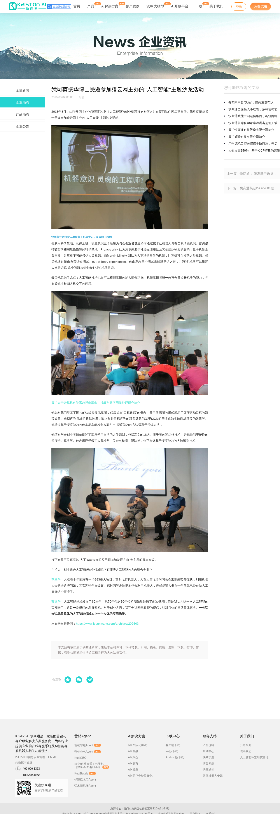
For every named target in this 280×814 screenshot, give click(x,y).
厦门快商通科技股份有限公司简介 (251, 129)
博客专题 (208, 763)
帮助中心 (208, 751)
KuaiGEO (80, 757)
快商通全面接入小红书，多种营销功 (252, 109)
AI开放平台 (179, 6)
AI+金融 (133, 751)
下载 (198, 6)
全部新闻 (22, 90)
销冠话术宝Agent (85, 779)
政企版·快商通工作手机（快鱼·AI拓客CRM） (89, 765)
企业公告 (22, 126)
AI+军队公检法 (137, 745)
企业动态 (22, 102)
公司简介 (245, 745)
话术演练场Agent (85, 785)
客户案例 (133, 6)
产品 (90, 6)
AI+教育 (133, 763)
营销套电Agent (83, 751)
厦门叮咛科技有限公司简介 (246, 136)
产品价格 (208, 745)
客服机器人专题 (213, 775)
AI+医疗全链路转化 (140, 775)
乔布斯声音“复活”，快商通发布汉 (250, 102)
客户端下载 (173, 745)
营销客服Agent (83, 745)
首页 (76, 6)
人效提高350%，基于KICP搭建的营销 (254, 150)
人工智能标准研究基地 (254, 757)
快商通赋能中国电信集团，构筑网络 (252, 116)
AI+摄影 (133, 769)
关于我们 (216, 6)
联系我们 (245, 751)
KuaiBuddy (81, 773)
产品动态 (22, 114)
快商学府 (208, 757)
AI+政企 (133, 757)
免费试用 (260, 6)
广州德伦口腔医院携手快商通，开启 (252, 143)
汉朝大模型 (155, 6)
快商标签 (208, 769)
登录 (239, 6)
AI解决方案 (110, 6)
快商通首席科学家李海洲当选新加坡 (252, 123)
